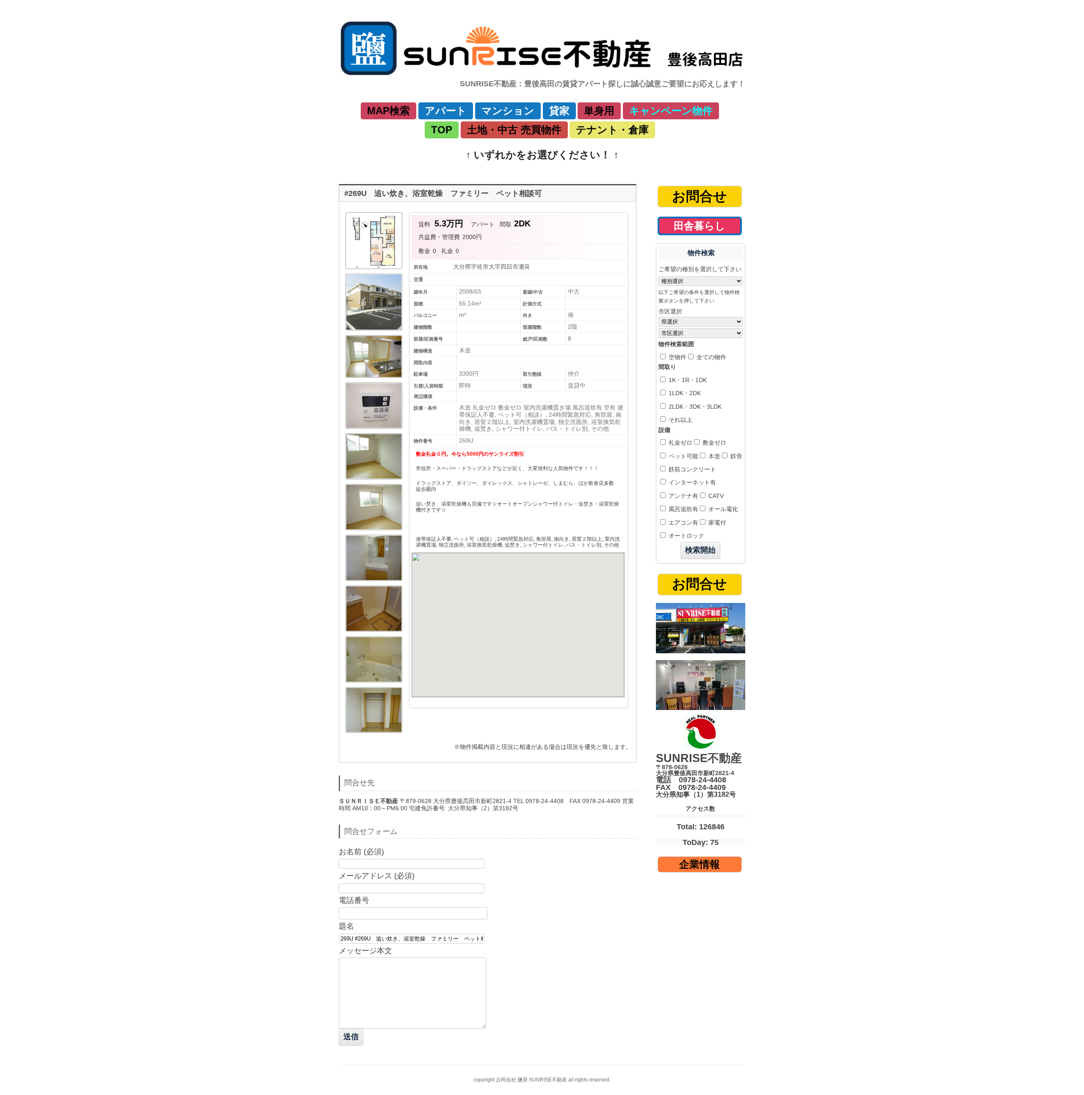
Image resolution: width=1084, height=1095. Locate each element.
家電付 (716, 522)
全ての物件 (710, 357)
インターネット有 (691, 482)
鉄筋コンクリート (691, 469)
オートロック (685, 535)
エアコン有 (682, 522)
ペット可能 (682, 456)
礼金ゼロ (679, 442)
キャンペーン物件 (671, 110)
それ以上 (679, 419)
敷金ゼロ (713, 442)
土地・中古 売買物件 (514, 129)
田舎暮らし (699, 225)
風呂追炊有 (682, 509)
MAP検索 (388, 110)
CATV (715, 495)
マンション (507, 110)
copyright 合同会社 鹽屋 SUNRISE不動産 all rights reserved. (542, 1080)
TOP (441, 129)
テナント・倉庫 (612, 129)
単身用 (599, 110)
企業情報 (699, 864)
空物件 (676, 357)
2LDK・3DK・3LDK (694, 406)
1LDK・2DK (684, 393)
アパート (446, 110)
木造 (713, 456)
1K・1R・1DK (687, 380)
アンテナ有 (682, 495)
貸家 (559, 110)
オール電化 (722, 509)
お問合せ (699, 196)
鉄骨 (735, 456)
